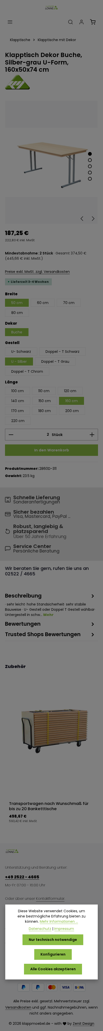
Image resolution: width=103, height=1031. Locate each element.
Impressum (64, 928)
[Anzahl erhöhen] (92, 434)
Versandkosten (18, 1007)
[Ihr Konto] (81, 22)
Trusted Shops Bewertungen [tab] (42, 634)
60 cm (42, 302)
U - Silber (19, 361)
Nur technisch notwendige (53, 939)
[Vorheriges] (82, 218)
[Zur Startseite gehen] (51, 7)
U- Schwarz (21, 351)
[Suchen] (71, 22)
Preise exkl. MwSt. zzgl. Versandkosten (37, 271)
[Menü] (10, 22)
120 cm (70, 390)
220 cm (17, 420)
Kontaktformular (50, 898)
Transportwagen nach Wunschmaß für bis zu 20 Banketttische (48, 806)
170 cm (17, 410)
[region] (51, 162)
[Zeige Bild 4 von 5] (90, 172)
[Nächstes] (93, 218)
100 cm (17, 390)
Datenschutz (40, 928)
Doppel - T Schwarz (63, 351)
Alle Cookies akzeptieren (53, 969)
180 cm (44, 410)
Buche (16, 332)
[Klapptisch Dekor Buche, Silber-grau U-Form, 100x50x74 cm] (51, 162)
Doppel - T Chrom (27, 371)
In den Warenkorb (51, 450)
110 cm (44, 390)
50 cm (16, 302)
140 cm (17, 400)
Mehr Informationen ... (59, 921)
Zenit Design (83, 1023)
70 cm (68, 302)
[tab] (50, 605)
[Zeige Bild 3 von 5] (90, 166)
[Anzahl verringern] (11, 434)
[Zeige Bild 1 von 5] (90, 154)
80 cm (17, 312)
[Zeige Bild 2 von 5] (90, 160)
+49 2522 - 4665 (22, 877)
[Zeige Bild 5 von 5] (90, 179)
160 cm (71, 400)
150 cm (44, 400)
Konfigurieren (53, 954)
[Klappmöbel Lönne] (51, 82)
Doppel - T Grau (55, 361)
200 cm (72, 410)
